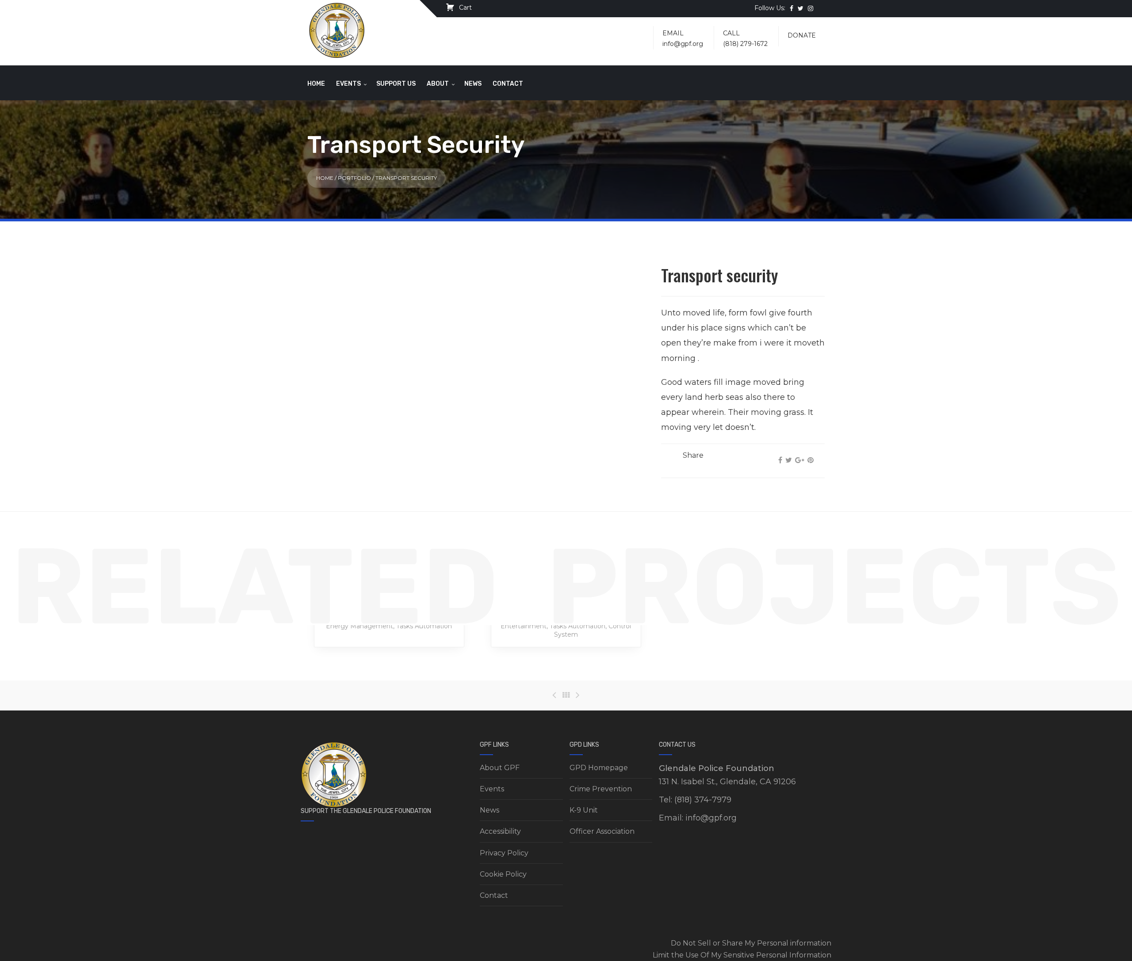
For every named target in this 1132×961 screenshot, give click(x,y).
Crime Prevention (601, 789)
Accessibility (500, 831)
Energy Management (359, 626)
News (473, 83)
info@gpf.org (682, 44)
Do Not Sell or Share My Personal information (751, 943)
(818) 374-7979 (702, 800)
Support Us (396, 83)
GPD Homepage (599, 767)
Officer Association (602, 831)
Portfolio (354, 178)
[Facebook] (780, 460)
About (438, 83)
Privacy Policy (504, 853)
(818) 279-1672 (745, 44)
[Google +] (799, 460)
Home (316, 83)
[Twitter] (788, 460)
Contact (508, 83)
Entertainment (524, 626)
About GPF (500, 767)
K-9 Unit (584, 810)
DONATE (802, 35)
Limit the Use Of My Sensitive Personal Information (742, 955)
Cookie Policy (503, 874)
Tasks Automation (424, 626)
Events (348, 83)
